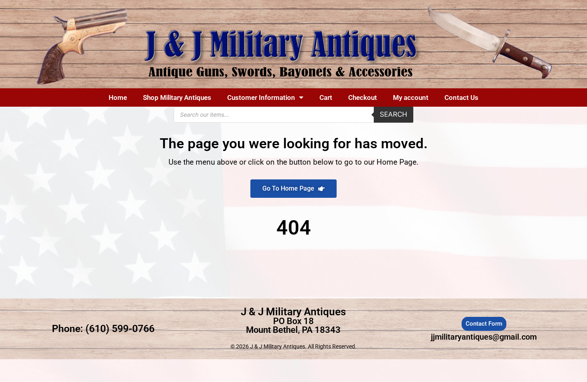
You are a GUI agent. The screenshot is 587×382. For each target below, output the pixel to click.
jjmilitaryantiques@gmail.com (484, 337)
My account (410, 97)
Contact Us (461, 97)
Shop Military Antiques (177, 97)
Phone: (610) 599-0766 (103, 328)
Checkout (362, 97)
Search (393, 114)
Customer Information (261, 97)
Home (118, 97)
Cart (325, 97)
